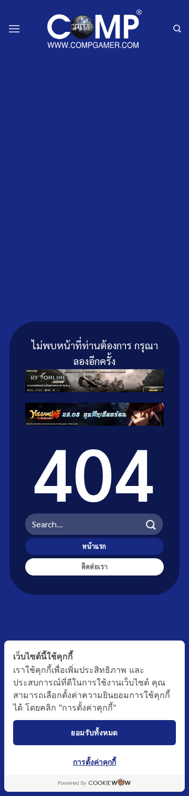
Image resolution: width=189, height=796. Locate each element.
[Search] (177, 29)
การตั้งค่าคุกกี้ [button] (94, 761)
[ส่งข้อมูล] (151, 524)
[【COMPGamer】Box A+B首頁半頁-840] (94, 412)
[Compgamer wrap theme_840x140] (94, 378)
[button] (14, 28)
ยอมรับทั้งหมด (94, 732)
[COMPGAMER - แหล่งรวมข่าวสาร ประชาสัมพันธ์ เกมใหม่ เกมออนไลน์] (94, 28)
